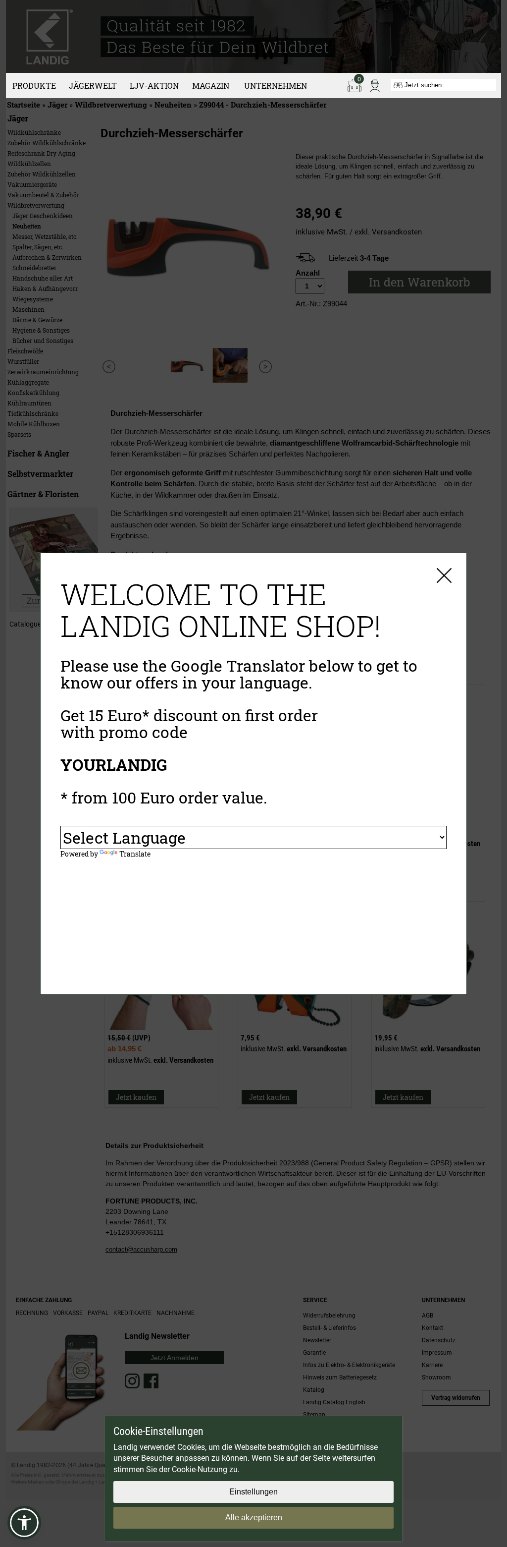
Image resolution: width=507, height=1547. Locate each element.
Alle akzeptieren (253, 1517)
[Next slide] (265, 366)
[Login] (375, 85)
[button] (24, 1522)
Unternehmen (275, 85)
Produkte (34, 85)
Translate (135, 854)
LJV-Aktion (154, 85)
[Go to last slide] (108, 366)
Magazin (210, 85)
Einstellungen (253, 1492)
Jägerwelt (93, 85)
